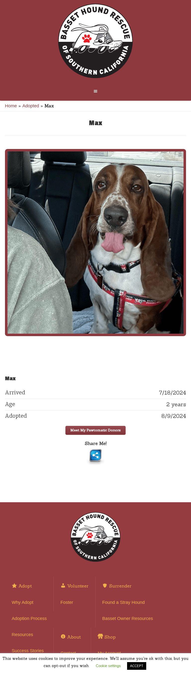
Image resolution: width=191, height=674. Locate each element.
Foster (66, 602)
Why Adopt (22, 602)
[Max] (95, 242)
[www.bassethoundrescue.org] (95, 41)
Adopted (30, 105)
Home (11, 105)
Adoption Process (29, 618)
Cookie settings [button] (108, 666)
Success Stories (28, 650)
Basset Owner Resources (127, 618)
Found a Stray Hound (123, 602)
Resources (22, 634)
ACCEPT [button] (136, 666)
